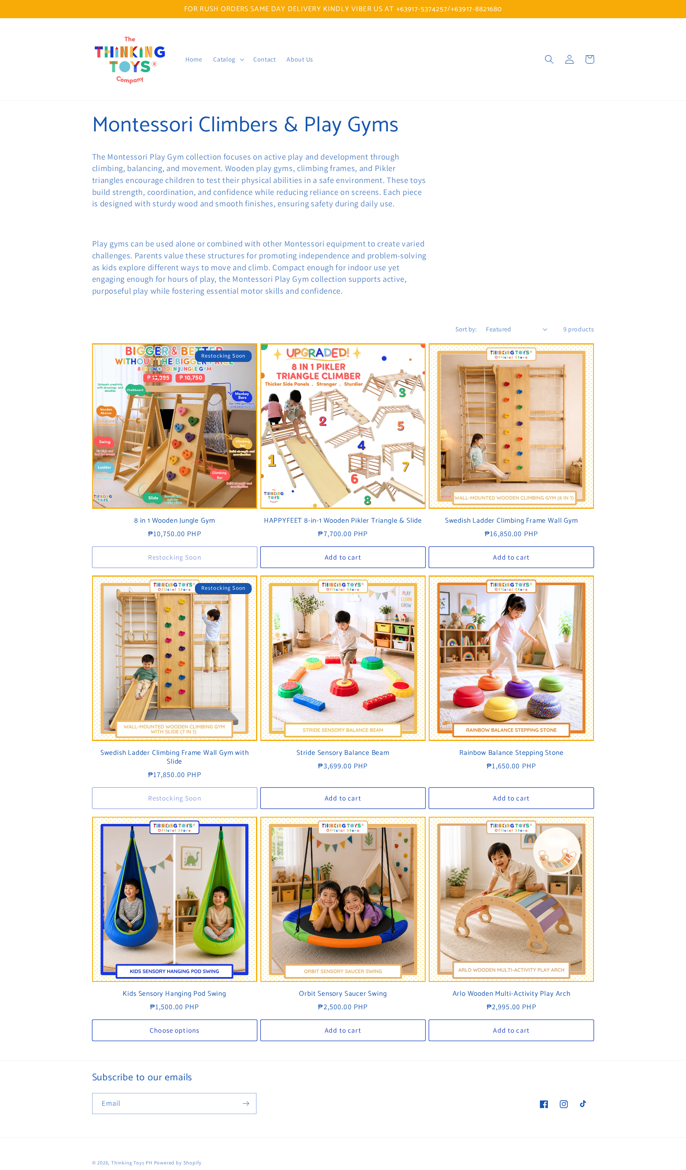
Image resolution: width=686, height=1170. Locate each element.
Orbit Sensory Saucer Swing (343, 993)
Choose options (174, 1030)
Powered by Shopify (178, 1162)
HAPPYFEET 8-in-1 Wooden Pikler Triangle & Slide (343, 520)
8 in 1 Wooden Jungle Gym (174, 520)
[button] (228, 59)
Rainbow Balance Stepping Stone (511, 753)
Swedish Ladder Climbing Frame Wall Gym (511, 520)
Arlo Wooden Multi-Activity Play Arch (511, 993)
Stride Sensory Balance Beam (343, 753)
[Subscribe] (246, 1103)
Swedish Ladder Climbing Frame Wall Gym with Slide (174, 757)
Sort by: (466, 329)
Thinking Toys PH (131, 1162)
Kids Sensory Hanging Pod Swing (174, 993)
